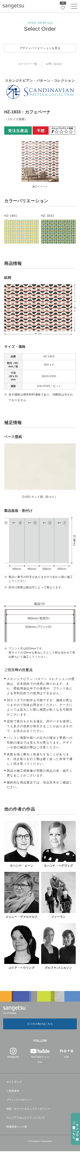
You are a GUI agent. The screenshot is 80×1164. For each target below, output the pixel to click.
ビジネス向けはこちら (40, 1023)
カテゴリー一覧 (27, 63)
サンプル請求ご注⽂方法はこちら (75, 1128)
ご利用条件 (12, 1090)
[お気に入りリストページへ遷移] (63, 8)
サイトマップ (14, 1081)
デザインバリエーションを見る (40, 48)
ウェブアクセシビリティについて (25, 1117)
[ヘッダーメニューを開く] (74, 7)
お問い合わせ (54, 63)
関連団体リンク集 (16, 1126)
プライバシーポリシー (19, 1099)
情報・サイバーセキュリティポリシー (28, 1108)
